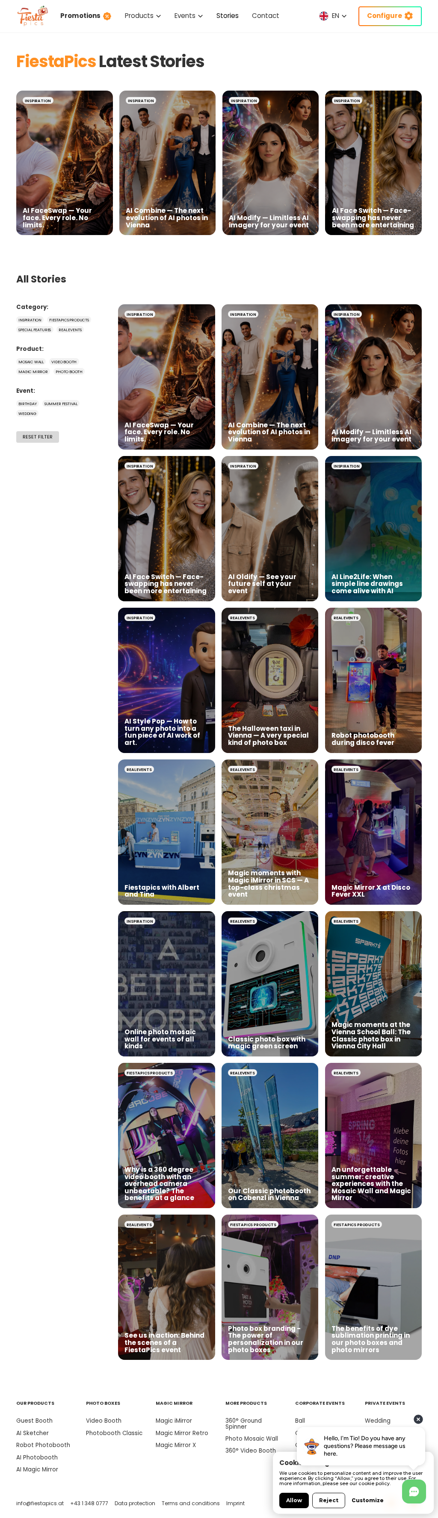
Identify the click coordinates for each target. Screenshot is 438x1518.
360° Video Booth (250, 1451)
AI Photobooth (37, 1457)
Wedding (378, 1421)
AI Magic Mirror (37, 1469)
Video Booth (103, 1421)
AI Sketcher (32, 1433)
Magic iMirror (174, 1421)
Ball (300, 1421)
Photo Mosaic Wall (251, 1439)
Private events (385, 1403)
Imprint (235, 1503)
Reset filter (38, 436)
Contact (265, 15)
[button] (143, 16)
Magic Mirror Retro (182, 1433)
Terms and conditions (191, 1503)
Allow (294, 1500)
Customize (368, 1500)
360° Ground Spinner (243, 1423)
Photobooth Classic (114, 1433)
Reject (328, 1500)
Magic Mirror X (176, 1445)
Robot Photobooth (43, 1445)
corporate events (320, 1403)
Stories (227, 15)
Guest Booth (34, 1421)
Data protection (135, 1503)
